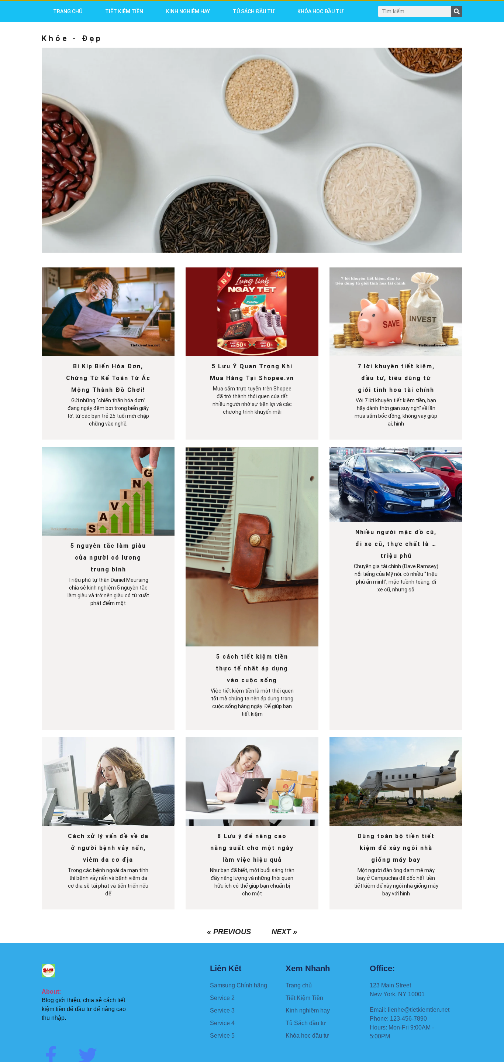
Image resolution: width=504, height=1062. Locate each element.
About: (51, 991)
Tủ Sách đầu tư (254, 11)
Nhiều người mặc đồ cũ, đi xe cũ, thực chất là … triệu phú (395, 544)
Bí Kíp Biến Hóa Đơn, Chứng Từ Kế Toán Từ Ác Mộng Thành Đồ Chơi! (108, 378)
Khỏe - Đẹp (72, 38)
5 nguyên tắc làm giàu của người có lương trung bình (108, 557)
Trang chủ (67, 11)
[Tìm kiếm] (456, 11)
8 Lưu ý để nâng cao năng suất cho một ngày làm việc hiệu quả (252, 848)
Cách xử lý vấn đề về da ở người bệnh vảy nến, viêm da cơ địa (108, 848)
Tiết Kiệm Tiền (124, 11)
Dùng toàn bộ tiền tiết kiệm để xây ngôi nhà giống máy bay (396, 848)
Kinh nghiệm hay (188, 11)
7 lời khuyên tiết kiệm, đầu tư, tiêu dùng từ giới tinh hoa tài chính (396, 378)
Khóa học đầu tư (320, 11)
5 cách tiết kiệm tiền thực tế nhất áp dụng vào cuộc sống (252, 668)
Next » (284, 932)
